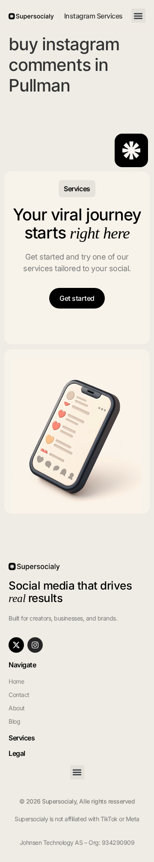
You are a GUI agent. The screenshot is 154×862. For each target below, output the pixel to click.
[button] (138, 16)
